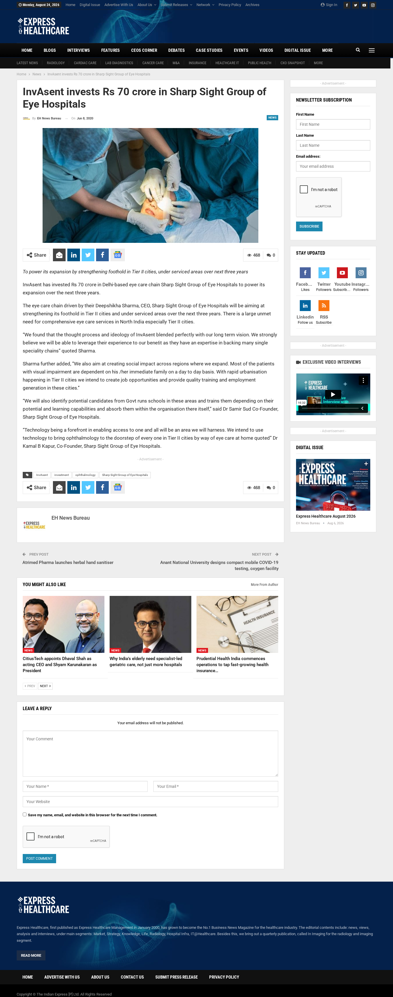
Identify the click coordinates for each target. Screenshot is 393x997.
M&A (176, 63)
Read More (31, 955)
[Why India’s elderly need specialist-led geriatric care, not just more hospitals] (150, 624)
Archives (252, 5)
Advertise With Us (118, 5)
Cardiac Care (85, 63)
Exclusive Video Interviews (331, 362)
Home (70, 5)
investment (61, 474)
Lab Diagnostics (119, 63)
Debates (176, 50)
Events (241, 50)
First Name (305, 114)
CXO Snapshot (293, 63)
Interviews (78, 50)
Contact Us (132, 977)
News (272, 117)
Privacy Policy (230, 5)
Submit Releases (174, 5)
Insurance (197, 63)
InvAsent (42, 474)
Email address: (308, 156)
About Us (145, 5)
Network (203, 5)
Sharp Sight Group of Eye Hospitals (125, 474)
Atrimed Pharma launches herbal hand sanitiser (67, 562)
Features (110, 50)
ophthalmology (85, 474)
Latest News (27, 63)
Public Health (259, 63)
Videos (266, 50)
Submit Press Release (176, 977)
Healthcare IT (227, 63)
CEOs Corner (144, 50)
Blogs (50, 50)
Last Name (305, 135)
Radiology (56, 63)
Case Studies (209, 50)
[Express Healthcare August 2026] (333, 485)
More (318, 63)
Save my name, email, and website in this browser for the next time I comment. (92, 815)
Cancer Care (153, 63)
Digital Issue (90, 5)
